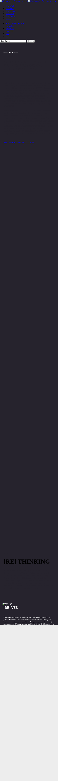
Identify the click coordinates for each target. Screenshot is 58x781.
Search (31, 41)
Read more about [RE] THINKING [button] (19, 142)
